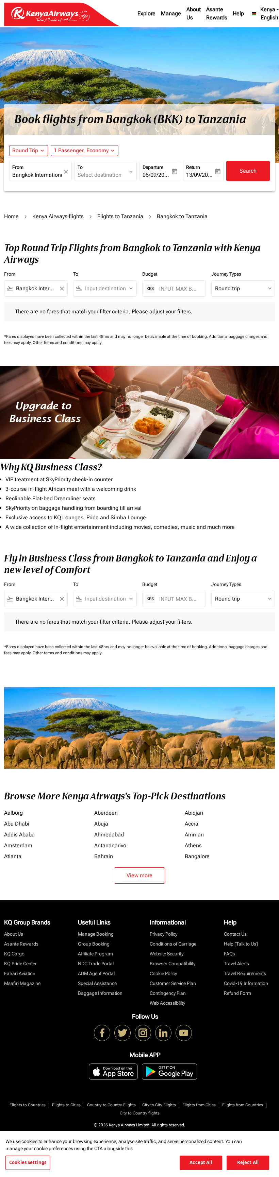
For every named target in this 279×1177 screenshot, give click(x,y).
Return (193, 167)
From (17, 167)
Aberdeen (106, 813)
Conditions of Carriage (173, 944)
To (80, 167)
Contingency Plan (168, 993)
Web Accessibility (167, 1003)
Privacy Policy (163, 934)
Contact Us (235, 934)
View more (139, 875)
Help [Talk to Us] (241, 944)
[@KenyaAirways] (122, 1033)
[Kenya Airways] (102, 1033)
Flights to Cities (66, 1105)
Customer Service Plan (173, 983)
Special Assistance (97, 983)
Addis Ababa (19, 834)
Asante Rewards (216, 13)
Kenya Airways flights (58, 216)
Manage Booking (96, 934)
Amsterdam (18, 845)
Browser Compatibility (172, 963)
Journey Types (226, 274)
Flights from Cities (199, 1105)
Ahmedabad (109, 834)
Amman (194, 834)
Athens (193, 845)
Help (238, 13)
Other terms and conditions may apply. (67, 342)
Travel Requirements (245, 973)
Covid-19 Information (246, 983)
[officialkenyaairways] (143, 1033)
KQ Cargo (14, 953)
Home (11, 216)
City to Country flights (140, 1113)
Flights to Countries (28, 1105)
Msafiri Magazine (22, 983)
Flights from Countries (242, 1105)
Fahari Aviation (19, 973)
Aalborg (13, 813)
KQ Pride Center (20, 963)
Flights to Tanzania (120, 216)
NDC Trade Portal (96, 963)
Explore (146, 13)
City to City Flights (159, 1105)
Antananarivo (110, 845)
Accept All (201, 1162)
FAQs (229, 953)
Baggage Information (100, 993)
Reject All (248, 1162)
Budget (149, 274)
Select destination (99, 175)
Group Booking (94, 944)
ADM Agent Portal (96, 973)
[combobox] (36, 288)
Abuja (101, 823)
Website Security (166, 953)
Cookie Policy (163, 973)
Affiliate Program (95, 953)
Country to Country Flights (111, 1105)
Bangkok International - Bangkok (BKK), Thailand (37, 175)
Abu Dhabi (16, 823)
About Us (193, 13)
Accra (191, 823)
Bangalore (197, 856)
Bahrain (103, 856)
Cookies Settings (27, 1162)
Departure (153, 167)
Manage (171, 13)
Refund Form (237, 993)
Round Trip (25, 150)
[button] (84, 150)
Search (248, 171)
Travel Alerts (236, 963)
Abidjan (194, 813)
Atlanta (12, 856)
